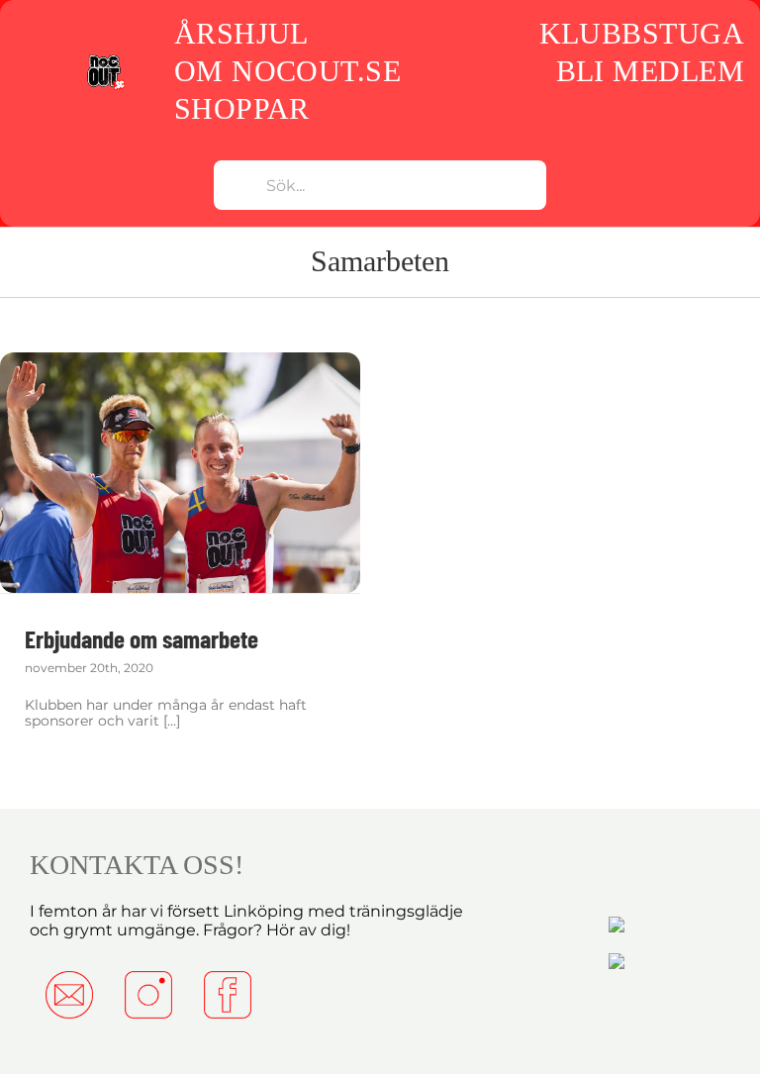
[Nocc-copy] (105, 59)
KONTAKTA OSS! (136, 864)
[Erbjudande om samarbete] (180, 472)
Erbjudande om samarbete (141, 638)
